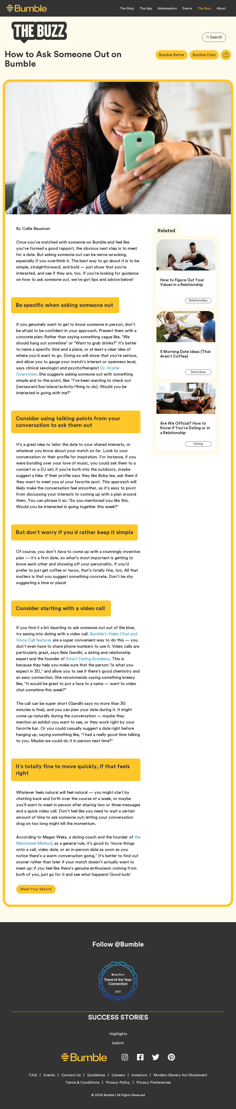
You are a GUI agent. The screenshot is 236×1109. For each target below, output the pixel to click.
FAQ (33, 1075)
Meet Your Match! (36, 889)
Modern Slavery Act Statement (180, 1075)
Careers (118, 1075)
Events (187, 8)
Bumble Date (205, 55)
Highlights (118, 1033)
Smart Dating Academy (88, 659)
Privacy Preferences (153, 1082)
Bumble (109, 1095)
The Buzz (204, 8)
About (221, 8)
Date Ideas (201, 372)
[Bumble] (26, 8)
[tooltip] (226, 55)
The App (145, 8)
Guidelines (96, 1075)
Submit (118, 1043)
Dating (201, 443)
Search (216, 37)
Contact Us (71, 1075)
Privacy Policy (118, 1082)
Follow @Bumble (118, 944)
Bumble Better (173, 55)
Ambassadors (167, 8)
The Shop (127, 8)
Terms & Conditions (82, 1082)
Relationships (200, 300)
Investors (139, 1075)
